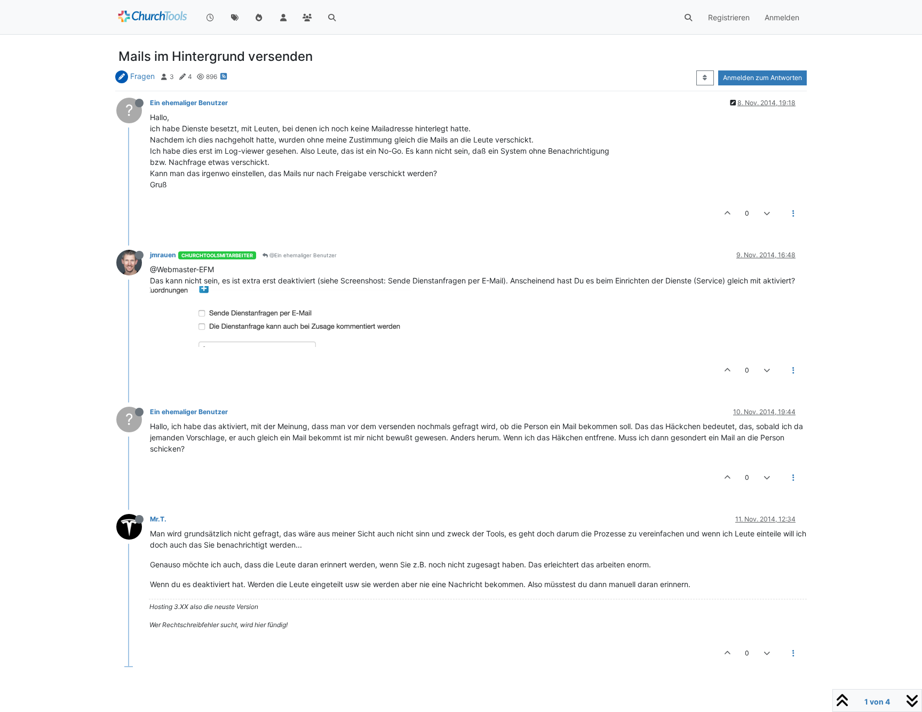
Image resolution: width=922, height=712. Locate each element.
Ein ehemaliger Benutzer (189, 103)
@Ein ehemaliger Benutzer (302, 255)
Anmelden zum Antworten (762, 78)
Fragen (142, 76)
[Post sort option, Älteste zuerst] (705, 77)
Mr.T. (158, 519)
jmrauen (163, 255)
